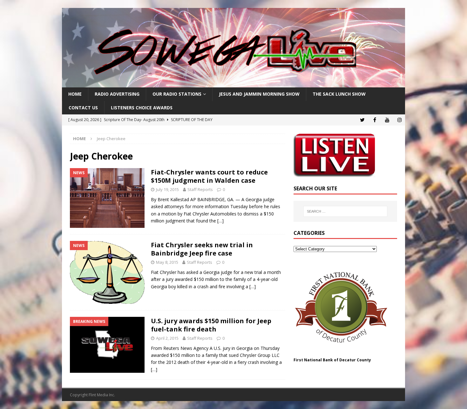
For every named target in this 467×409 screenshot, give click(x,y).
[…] (220, 221)
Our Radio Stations (176, 94)
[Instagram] (399, 120)
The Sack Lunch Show (339, 94)
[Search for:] (345, 211)
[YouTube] (387, 120)
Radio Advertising (117, 94)
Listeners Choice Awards (142, 108)
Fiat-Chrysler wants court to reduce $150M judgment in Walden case (209, 176)
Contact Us (83, 108)
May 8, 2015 (167, 262)
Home (75, 94)
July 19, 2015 (167, 189)
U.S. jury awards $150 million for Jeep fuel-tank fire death (211, 325)
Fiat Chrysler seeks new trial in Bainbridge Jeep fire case (202, 249)
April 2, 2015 (167, 338)
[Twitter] (362, 120)
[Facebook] (374, 120)
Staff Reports (200, 189)
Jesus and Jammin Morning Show (259, 94)
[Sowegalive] (233, 84)
